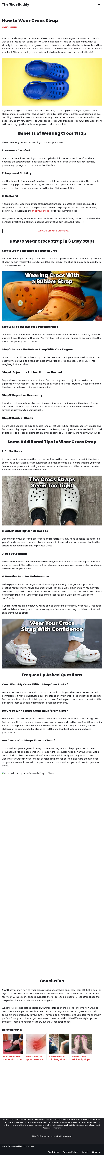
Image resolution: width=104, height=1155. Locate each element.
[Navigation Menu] (99, 4)
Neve (4, 1146)
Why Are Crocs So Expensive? (53, 230)
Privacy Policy (70, 1152)
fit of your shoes (40, 210)
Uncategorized (9, 27)
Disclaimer (53, 1152)
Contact (96, 1152)
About (85, 1152)
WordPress (28, 1146)
